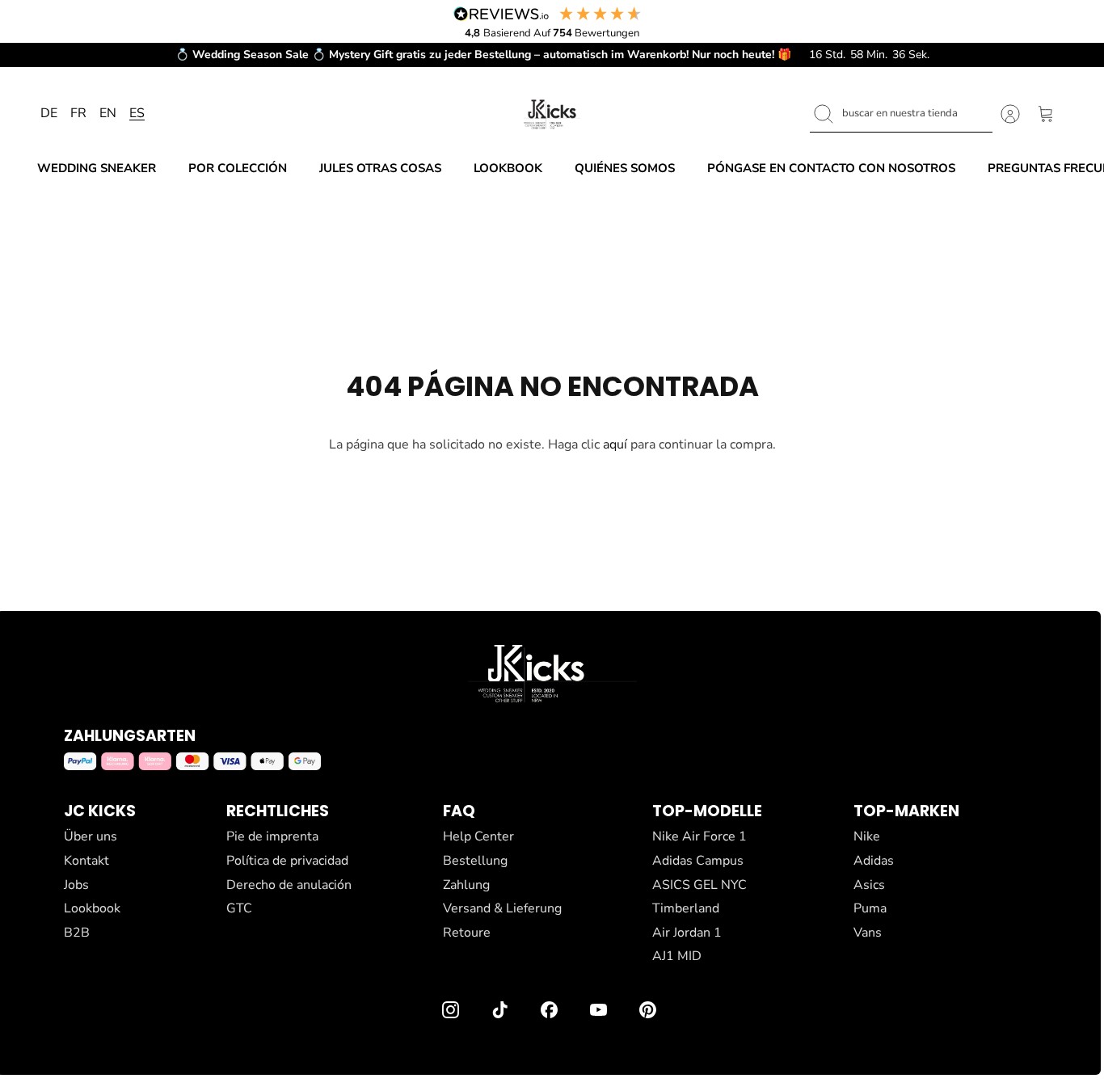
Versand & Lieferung (502, 908)
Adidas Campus (698, 861)
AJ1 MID (677, 956)
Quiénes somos (625, 168)
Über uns (90, 836)
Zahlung (466, 885)
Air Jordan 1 (687, 932)
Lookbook (508, 168)
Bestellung (475, 861)
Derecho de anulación (289, 885)
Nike (866, 836)
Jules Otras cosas (380, 168)
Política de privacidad (287, 861)
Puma (870, 908)
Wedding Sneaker (96, 168)
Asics (869, 885)
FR (78, 113)
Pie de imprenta (272, 836)
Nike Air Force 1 (699, 836)
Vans (867, 932)
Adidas (873, 861)
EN (107, 113)
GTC (239, 908)
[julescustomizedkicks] (552, 114)
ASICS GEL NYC (699, 885)
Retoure (467, 932)
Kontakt (86, 861)
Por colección (237, 168)
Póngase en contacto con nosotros (831, 168)
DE (48, 113)
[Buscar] (823, 114)
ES (137, 113)
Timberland (685, 908)
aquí (615, 444)
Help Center (478, 836)
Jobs (76, 885)
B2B (77, 932)
